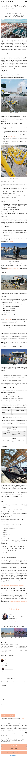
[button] (26, 1)
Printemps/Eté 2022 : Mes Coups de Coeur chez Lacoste (21, 648)
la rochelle (5, 644)
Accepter (14, 745)
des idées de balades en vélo (13, 268)
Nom (2, 699)
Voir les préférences (14, 752)
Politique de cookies (13, 755)
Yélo (5, 115)
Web (7, 621)
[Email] (10, 1)
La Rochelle (18, 13)
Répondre (4, 665)
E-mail (2, 705)
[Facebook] (8, 1)
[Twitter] (1, 1)
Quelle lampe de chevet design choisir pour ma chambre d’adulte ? (7, 649)
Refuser (14, 748)
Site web (2, 710)
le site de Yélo (8, 319)
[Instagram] (3, 1)
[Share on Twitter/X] (3, 642)
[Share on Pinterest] (5, 642)
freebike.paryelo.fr (11, 136)
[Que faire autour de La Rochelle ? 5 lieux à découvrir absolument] (7, 632)
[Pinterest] (6, 1)
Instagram (15, 621)
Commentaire (4, 685)
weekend (16, 644)
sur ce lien (10, 241)
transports (10, 644)
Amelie (6, 667)
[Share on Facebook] (2, 642)
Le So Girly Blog (14, 6)
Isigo (12, 569)
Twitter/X (11, 621)
